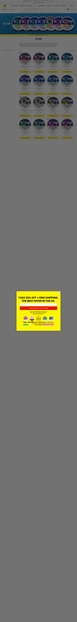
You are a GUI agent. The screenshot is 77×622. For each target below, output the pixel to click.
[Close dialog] (59, 293)
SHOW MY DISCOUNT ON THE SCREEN (38, 308)
